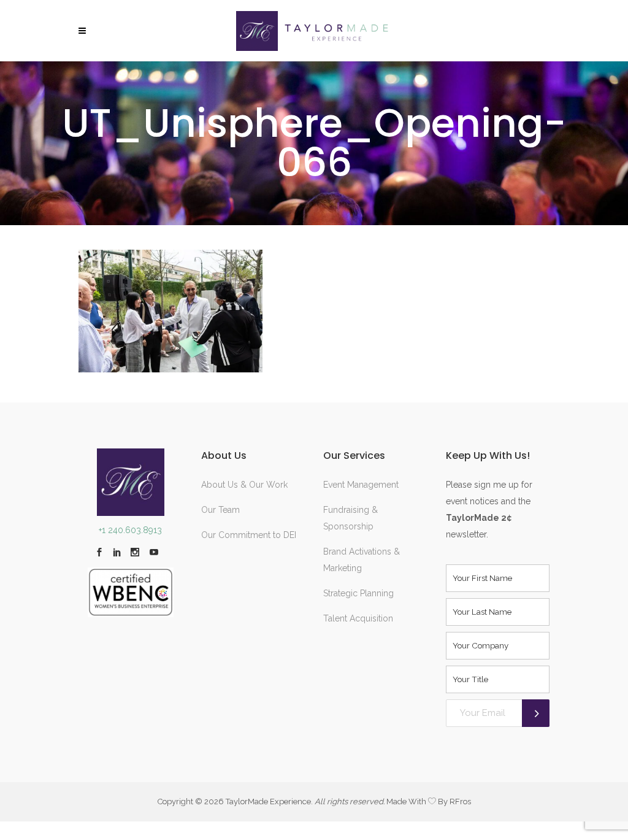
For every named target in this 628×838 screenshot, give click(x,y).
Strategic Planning (358, 593)
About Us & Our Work (244, 485)
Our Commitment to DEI (248, 535)
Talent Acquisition (358, 618)
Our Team (220, 510)
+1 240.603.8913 (130, 530)
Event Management (361, 485)
